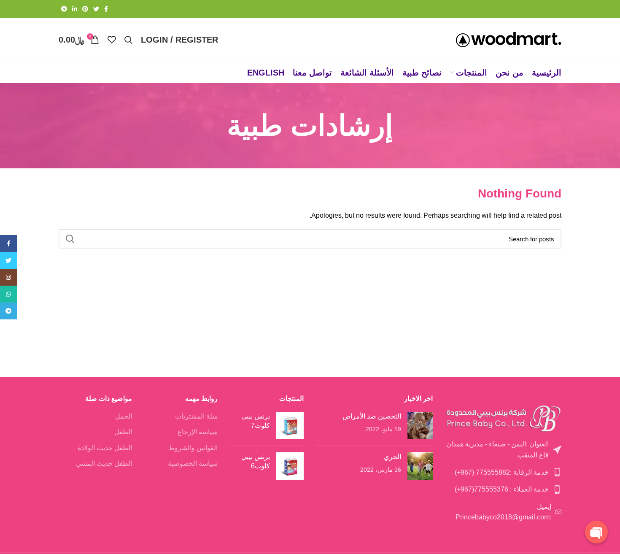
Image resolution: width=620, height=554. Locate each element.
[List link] (503, 449)
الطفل (123, 431)
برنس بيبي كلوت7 (255, 421)
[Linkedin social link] (75, 8)
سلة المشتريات (196, 416)
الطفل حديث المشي (104, 463)
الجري (392, 456)
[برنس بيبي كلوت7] (290, 425)
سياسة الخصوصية (193, 463)
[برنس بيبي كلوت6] (290, 466)
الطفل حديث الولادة (105, 447)
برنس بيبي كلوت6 (255, 461)
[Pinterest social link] (85, 8)
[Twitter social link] (96, 8)
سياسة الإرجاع (198, 431)
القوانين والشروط (193, 447)
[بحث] (70, 239)
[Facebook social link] (106, 8)
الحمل (123, 416)
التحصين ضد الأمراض (371, 416)
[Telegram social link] (64, 8)
